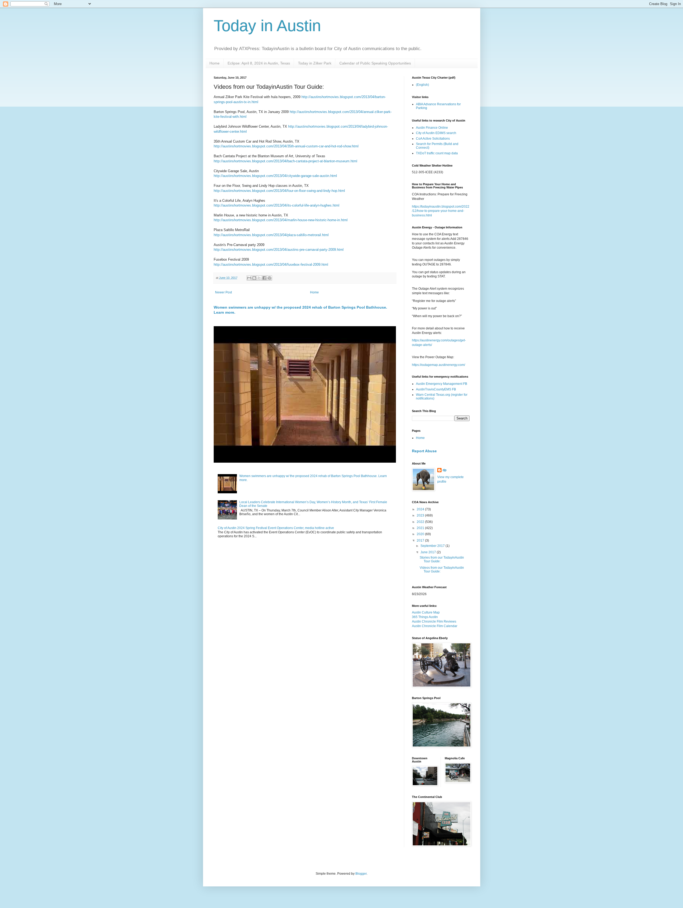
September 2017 (433, 546)
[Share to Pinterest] (269, 278)
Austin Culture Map (426, 612)
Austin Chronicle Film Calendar (434, 626)
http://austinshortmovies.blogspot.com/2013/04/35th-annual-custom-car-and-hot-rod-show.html (286, 146)
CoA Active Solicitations (433, 138)
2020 (421, 534)
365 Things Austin (425, 617)
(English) (422, 85)
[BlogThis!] (254, 278)
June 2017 (428, 552)
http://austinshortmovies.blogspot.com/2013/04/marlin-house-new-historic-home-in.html (281, 220)
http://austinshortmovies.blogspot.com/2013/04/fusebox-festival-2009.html (271, 265)
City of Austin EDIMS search (436, 133)
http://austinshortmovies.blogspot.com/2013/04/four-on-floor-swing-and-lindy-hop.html (279, 191)
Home (214, 63)
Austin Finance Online (432, 128)
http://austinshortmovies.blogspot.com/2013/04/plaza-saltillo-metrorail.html (271, 235)
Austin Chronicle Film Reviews (434, 621)
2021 (421, 528)
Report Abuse (424, 451)
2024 (421, 509)
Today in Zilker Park (314, 63)
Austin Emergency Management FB (441, 384)
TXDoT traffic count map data (437, 153)
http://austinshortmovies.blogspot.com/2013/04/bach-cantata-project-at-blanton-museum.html (285, 161)
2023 (421, 515)
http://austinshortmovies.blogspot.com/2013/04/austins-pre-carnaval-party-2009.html (279, 250)
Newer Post (223, 292)
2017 (421, 540)
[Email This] (249, 278)
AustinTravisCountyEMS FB (436, 389)
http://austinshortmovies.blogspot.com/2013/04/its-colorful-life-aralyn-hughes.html (276, 205)
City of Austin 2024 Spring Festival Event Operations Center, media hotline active (276, 528)
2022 (421, 522)
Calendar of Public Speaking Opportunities (375, 63)
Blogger (361, 873)
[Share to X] (259, 278)
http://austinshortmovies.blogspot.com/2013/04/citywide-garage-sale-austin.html (275, 176)
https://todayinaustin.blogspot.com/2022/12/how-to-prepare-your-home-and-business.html (440, 211)
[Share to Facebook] (264, 278)
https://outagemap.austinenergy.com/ (438, 365)
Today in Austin (267, 26)
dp (444, 470)
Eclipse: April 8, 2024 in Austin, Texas (259, 63)
